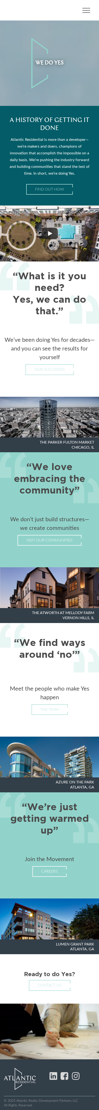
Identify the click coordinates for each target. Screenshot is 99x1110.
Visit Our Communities (49, 540)
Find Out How (49, 189)
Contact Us (50, 985)
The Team (49, 710)
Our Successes (49, 369)
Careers (49, 871)
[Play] (49, 233)
